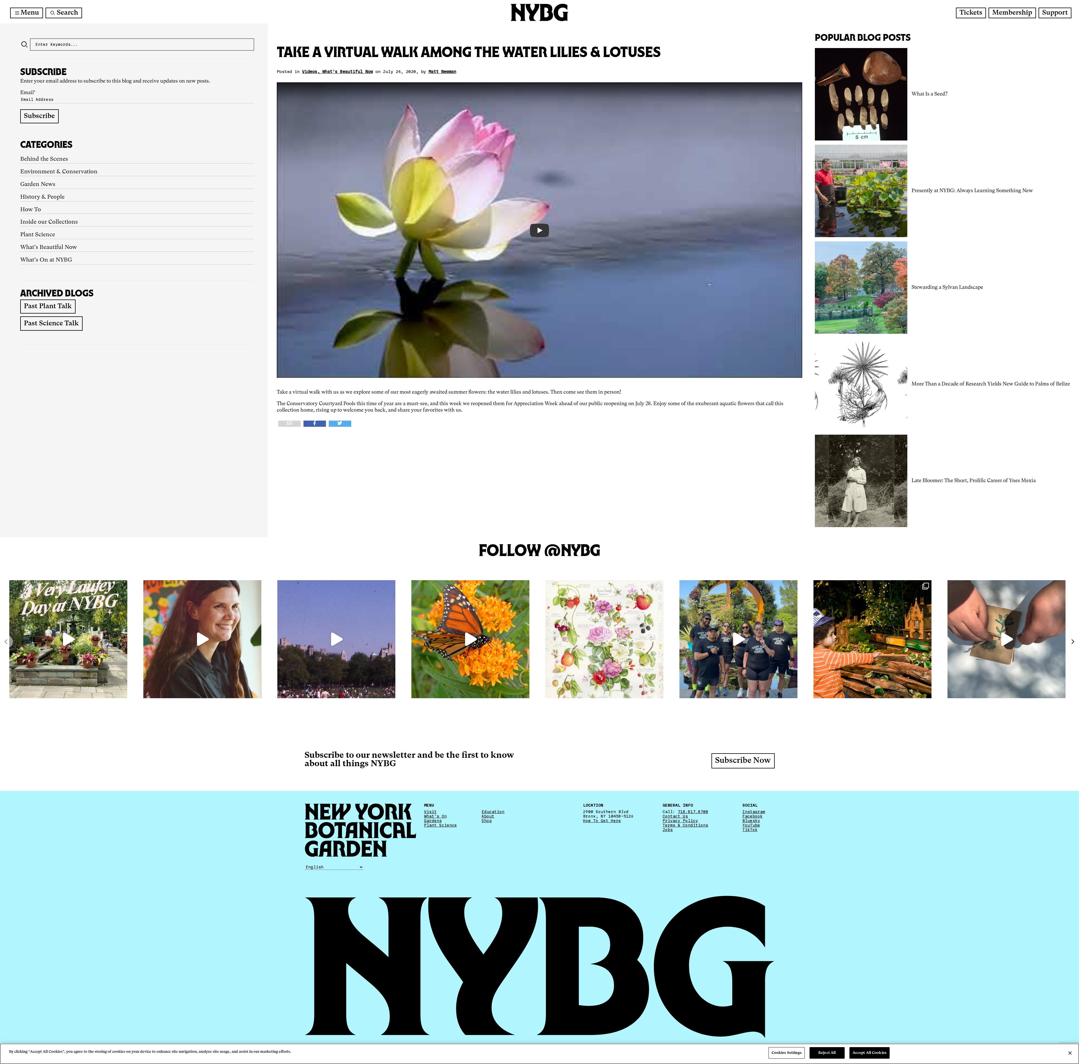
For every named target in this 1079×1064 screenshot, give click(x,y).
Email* (28, 92)
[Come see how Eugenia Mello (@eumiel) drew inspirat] (202, 639)
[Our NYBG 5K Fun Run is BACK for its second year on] (738, 639)
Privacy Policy (680, 820)
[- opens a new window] (289, 424)
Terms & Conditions (685, 825)
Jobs (668, 829)
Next (1072, 641)
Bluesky (751, 820)
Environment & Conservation (59, 172)
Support (1055, 13)
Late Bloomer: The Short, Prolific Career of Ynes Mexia (974, 480)
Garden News (37, 184)
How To (30, 210)
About (488, 816)
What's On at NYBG (46, 260)
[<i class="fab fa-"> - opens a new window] (340, 424)
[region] (539, 1053)
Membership (1012, 13)
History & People (42, 197)
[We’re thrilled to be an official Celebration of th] (68, 639)
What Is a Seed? (929, 94)
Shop (487, 820)
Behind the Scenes (44, 159)
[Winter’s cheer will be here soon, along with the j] (872, 639)
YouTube (751, 825)
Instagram (753, 811)
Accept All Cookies (870, 1053)
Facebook (752, 816)
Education (493, 811)
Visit (430, 811)
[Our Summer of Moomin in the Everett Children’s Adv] (1006, 639)
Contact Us (675, 816)
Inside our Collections (49, 222)
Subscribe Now (743, 761)
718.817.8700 (693, 811)
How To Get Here (602, 820)
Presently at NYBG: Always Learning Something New (972, 190)
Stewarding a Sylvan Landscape (947, 287)
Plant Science (37, 235)
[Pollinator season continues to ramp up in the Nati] (470, 639)
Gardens (433, 820)
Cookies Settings (787, 1053)
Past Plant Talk (48, 306)
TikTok (750, 829)
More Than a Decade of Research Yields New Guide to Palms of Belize (991, 384)
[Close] (1070, 1053)
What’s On (435, 816)
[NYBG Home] (540, 12)
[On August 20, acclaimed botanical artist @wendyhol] (604, 639)
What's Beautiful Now (48, 247)
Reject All (827, 1053)
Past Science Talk (51, 323)
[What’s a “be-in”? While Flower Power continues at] (336, 639)
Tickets (971, 13)
